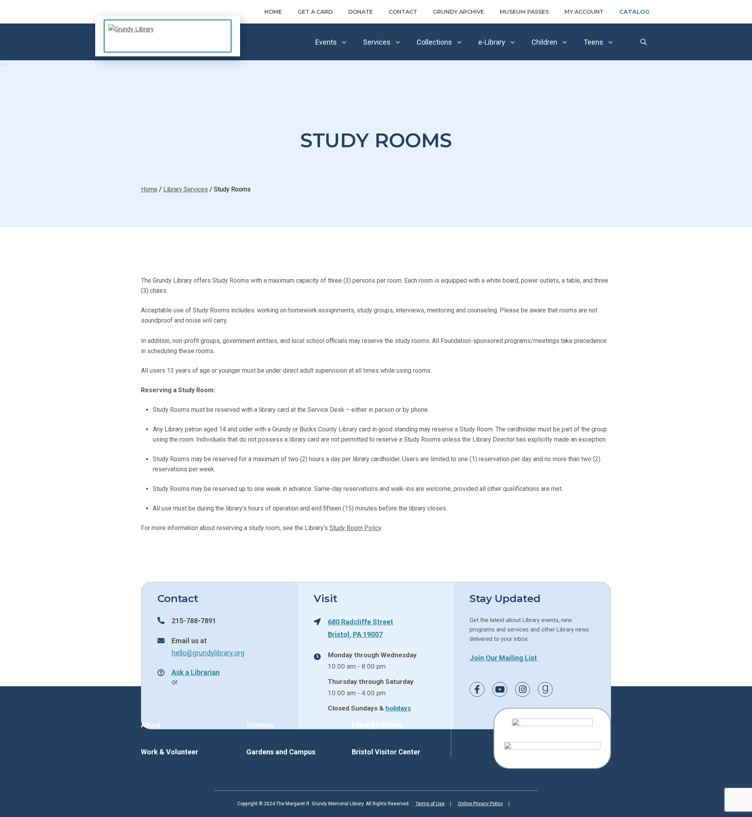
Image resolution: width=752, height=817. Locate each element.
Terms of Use (430, 803)
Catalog (634, 11)
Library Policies (377, 725)
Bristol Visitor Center (386, 752)
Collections (434, 42)
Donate (360, 11)
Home (273, 11)
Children (544, 42)
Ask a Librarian (196, 672)
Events (326, 42)
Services (376, 42)
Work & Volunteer (169, 752)
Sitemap (260, 725)
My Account (584, 11)
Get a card (315, 11)
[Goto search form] (643, 42)
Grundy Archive (458, 11)
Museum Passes (524, 11)
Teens (593, 42)
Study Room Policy (355, 528)
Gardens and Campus (280, 752)
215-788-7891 (194, 620)
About (151, 725)
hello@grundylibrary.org (208, 652)
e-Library (491, 42)
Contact (403, 11)
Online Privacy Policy (480, 803)
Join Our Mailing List (503, 657)
